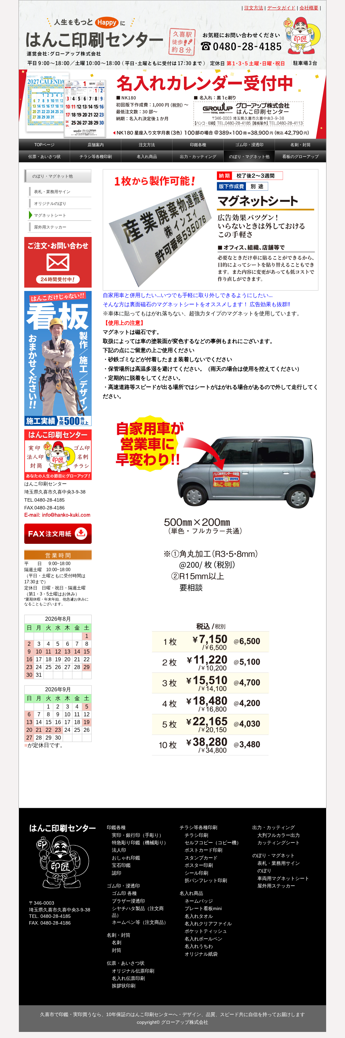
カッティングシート (278, 842)
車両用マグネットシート (283, 878)
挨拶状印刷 (123, 985)
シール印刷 (196, 873)
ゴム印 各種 (124, 893)
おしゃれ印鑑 (126, 857)
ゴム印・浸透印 (123, 885)
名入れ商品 (191, 893)
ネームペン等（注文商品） (140, 922)
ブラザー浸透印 (128, 901)
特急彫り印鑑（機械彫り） (140, 842)
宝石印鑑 (121, 865)
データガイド (281, 7)
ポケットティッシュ (206, 931)
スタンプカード (201, 857)
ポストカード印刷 (203, 850)
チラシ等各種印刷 (198, 827)
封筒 (116, 950)
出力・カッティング (273, 827)
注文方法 (253, 7)
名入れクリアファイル (208, 923)
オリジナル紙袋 (201, 954)
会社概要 (309, 7)
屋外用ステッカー (276, 885)
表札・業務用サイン (278, 863)
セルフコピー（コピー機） (213, 842)
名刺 (116, 942)
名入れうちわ (199, 946)
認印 (116, 873)
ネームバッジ (199, 901)
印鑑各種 (116, 827)
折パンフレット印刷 (206, 880)
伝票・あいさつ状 (126, 963)
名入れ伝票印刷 (128, 978)
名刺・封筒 (118, 935)
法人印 (119, 850)
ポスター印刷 (199, 865)
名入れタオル (199, 916)
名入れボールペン (203, 938)
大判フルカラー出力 (278, 835)
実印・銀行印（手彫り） (138, 835)
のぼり (264, 870)
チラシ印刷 (196, 835)
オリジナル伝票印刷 (133, 971)
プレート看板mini (203, 908)
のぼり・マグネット (273, 855)
